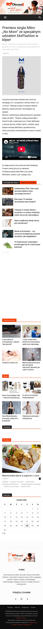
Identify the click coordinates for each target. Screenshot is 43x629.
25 (11, 526)
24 (5, 526)
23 (38, 521)
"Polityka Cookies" (21, 618)
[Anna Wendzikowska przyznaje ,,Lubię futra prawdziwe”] (11, 407)
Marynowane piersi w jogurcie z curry (20, 475)
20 (22, 521)
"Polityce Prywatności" (25, 625)
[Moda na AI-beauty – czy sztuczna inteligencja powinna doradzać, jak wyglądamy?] (7, 234)
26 (16, 526)
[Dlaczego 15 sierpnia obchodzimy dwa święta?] (7, 202)
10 (5, 517)
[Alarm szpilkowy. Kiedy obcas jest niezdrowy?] (7, 223)
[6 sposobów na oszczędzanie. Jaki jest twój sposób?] (11, 331)
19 (16, 521)
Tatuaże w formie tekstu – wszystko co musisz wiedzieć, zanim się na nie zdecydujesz (27, 212)
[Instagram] (21, 599)
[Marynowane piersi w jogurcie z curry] (21, 459)
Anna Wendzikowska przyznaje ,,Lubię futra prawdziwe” (10, 418)
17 (5, 521)
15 (32, 517)
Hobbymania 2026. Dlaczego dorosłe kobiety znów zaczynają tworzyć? (26, 191)
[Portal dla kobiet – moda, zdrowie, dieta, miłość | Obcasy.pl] (21, 7)
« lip (3, 533)
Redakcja (10, 607)
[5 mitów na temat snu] (11, 354)
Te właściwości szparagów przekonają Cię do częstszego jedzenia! (27, 244)
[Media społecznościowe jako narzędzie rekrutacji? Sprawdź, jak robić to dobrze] (31, 354)
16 (38, 517)
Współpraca (25, 607)
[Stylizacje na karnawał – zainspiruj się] (31, 407)
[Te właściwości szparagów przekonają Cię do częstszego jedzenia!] (7, 244)
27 (22, 526)
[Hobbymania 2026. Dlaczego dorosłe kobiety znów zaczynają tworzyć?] (7, 191)
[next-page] (7, 252)
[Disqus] (21, 288)
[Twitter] (27, 599)
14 (27, 517)
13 (22, 517)
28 (27, 526)
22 (32, 521)
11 (11, 517)
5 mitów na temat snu (10, 363)
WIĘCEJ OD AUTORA (28, 183)
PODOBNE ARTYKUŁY (11, 183)
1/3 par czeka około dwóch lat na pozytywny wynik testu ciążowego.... (31, 342)
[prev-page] (3, 252)
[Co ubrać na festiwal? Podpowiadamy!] (31, 387)
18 (11, 521)
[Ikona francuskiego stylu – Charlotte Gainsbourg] (11, 387)
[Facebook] (15, 599)
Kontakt (33, 607)
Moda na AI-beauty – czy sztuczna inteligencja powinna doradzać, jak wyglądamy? (27, 233)
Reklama (17, 607)
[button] (5, 17)
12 (16, 517)
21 (27, 521)
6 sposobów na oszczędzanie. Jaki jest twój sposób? (10, 342)
